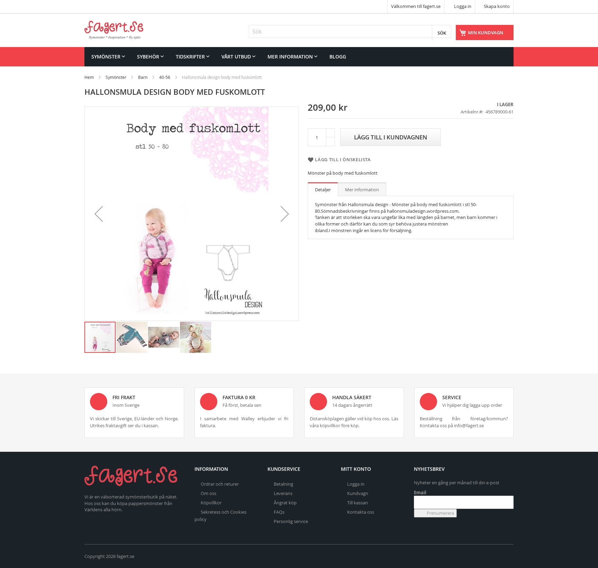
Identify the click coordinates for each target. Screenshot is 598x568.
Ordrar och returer (220, 484)
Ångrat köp (285, 503)
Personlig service (291, 521)
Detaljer (323, 189)
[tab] (323, 189)
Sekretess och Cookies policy (220, 515)
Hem (89, 77)
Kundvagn (357, 493)
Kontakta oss (360, 512)
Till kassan (357, 503)
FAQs (279, 512)
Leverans (283, 493)
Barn (142, 77)
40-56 (164, 77)
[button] (98, 214)
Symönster (116, 77)
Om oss (208, 493)
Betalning (283, 484)
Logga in (462, 6)
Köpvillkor (211, 503)
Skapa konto (497, 6)
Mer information (362, 189)
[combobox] (350, 31)
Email (420, 492)
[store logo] (113, 30)
